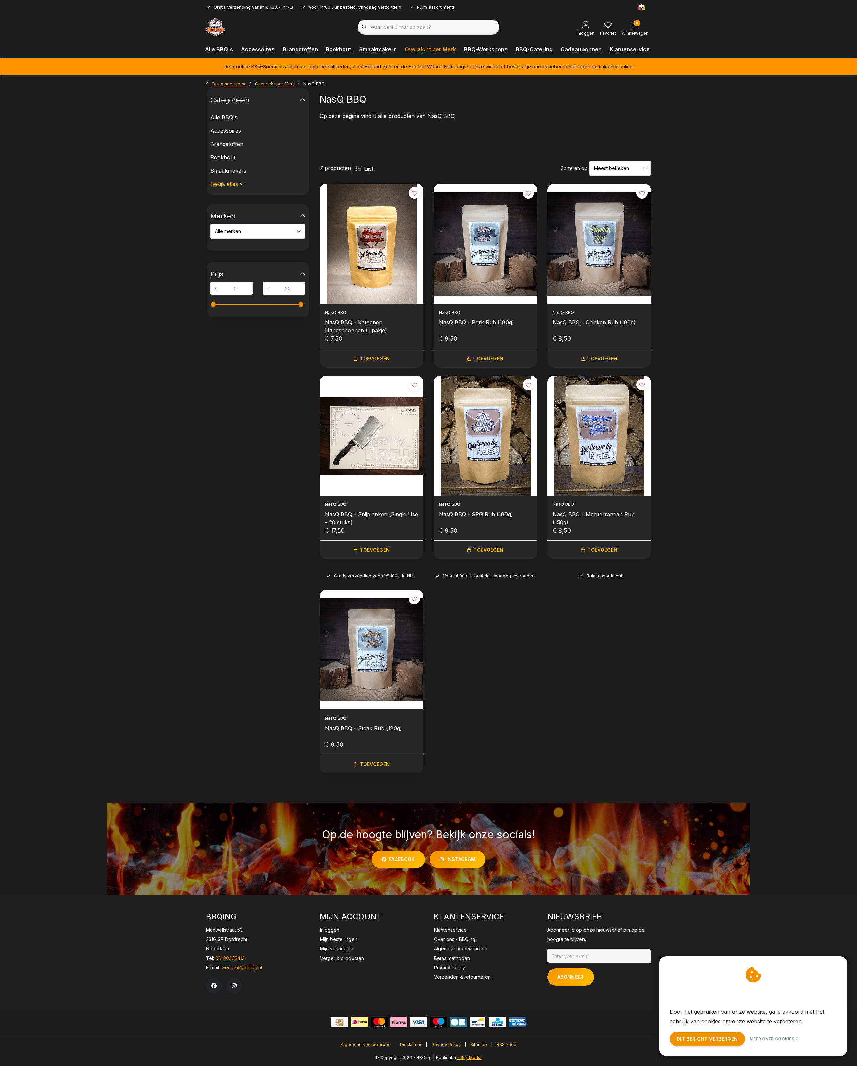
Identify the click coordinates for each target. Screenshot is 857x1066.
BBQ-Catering (534, 49)
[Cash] (339, 1022)
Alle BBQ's (219, 49)
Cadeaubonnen (581, 49)
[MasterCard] (379, 1022)
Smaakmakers (378, 49)
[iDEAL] (359, 1022)
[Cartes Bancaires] (458, 1022)
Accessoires (258, 49)
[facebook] (214, 986)
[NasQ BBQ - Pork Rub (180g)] (485, 244)
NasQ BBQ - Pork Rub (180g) (476, 322)
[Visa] (418, 1022)
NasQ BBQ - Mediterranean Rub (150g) (594, 518)
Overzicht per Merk (430, 49)
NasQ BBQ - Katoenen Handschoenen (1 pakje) (356, 326)
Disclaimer (411, 1044)
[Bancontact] (477, 1022)
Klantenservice (630, 49)
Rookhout (338, 49)
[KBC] (497, 1022)
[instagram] (234, 986)
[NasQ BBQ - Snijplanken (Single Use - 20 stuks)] (371, 436)
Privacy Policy (446, 1044)
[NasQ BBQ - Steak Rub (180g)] (371, 649)
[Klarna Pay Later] (398, 1022)
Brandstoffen (300, 49)
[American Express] (517, 1022)
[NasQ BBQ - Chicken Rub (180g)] (599, 244)
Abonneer (570, 977)
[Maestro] (438, 1022)
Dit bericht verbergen (707, 1039)
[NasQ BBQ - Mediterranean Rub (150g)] (599, 436)
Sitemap (478, 1044)
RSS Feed (506, 1044)
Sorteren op (574, 168)
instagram (460, 859)
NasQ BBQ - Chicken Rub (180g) (594, 322)
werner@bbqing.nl (241, 967)
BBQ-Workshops (486, 49)
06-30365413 (230, 958)
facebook (402, 859)
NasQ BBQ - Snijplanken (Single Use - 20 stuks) (371, 518)
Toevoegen (375, 358)
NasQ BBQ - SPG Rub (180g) (476, 514)
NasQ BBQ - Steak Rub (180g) (363, 728)
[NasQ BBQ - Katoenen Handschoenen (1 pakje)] (371, 244)
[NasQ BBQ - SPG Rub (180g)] (485, 436)
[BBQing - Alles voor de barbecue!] (215, 26)
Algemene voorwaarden (365, 1044)
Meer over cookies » (774, 1038)
